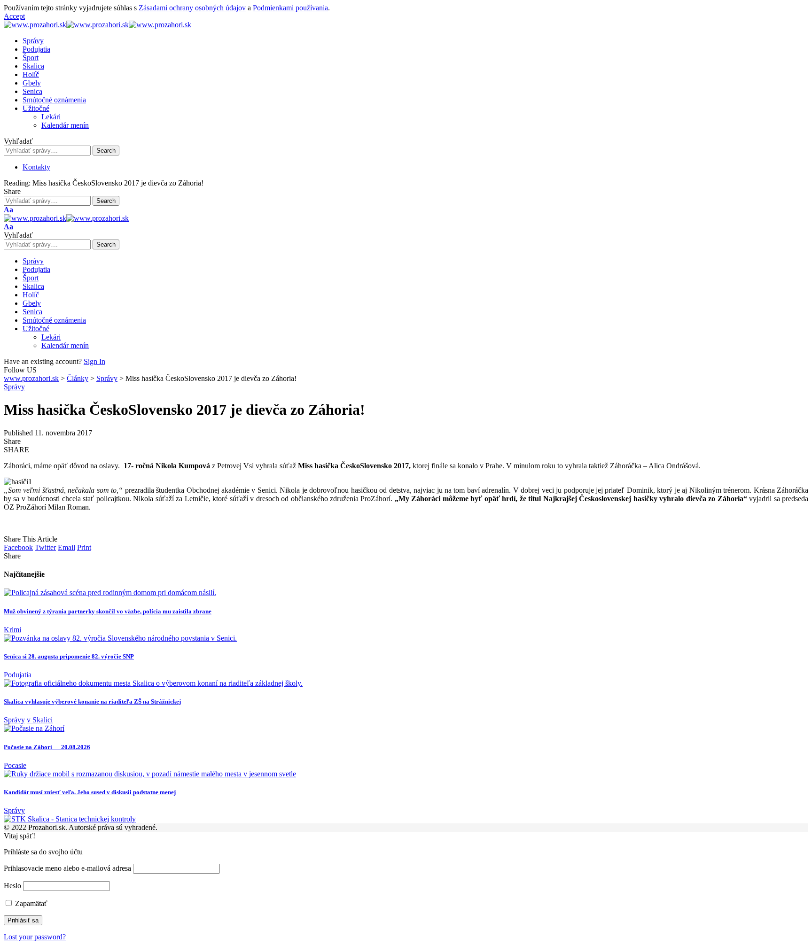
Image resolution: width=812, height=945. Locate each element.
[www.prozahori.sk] (97, 25)
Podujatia (17, 675)
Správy (14, 387)
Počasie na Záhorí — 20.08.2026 (47, 747)
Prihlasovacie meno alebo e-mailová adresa (67, 868)
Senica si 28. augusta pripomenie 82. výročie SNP (69, 656)
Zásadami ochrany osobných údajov (192, 8)
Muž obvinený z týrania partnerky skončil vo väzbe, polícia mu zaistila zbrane (107, 611)
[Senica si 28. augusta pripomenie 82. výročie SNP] (120, 638)
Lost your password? (35, 937)
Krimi (12, 630)
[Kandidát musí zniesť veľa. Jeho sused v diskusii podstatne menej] (150, 774)
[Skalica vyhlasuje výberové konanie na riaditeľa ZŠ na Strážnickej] (153, 683)
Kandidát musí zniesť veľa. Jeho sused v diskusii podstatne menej (90, 792)
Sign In (94, 361)
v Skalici (40, 720)
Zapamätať (30, 903)
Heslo (12, 886)
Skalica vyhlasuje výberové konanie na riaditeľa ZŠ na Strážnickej (92, 701)
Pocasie (15, 765)
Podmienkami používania (290, 8)
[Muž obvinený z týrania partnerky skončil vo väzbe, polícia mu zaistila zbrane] (110, 592)
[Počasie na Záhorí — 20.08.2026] (34, 728)
